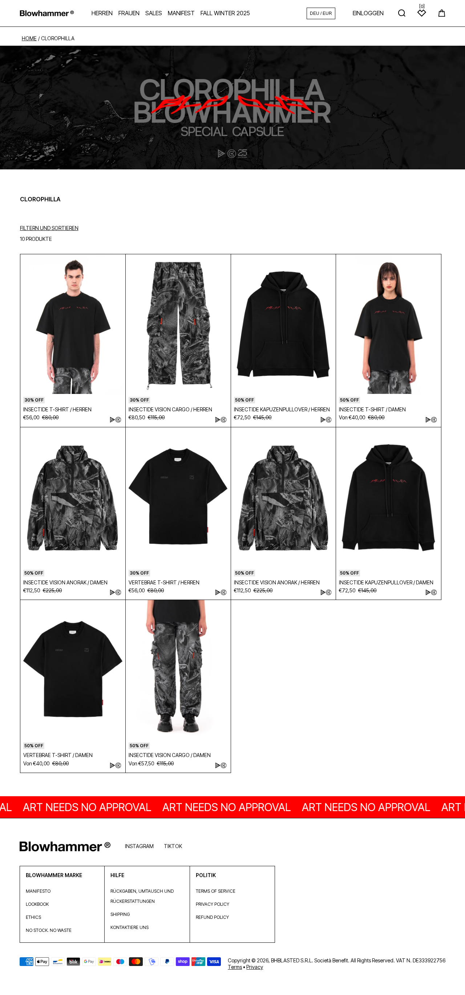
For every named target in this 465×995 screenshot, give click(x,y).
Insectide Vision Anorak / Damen (65, 582)
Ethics (33, 917)
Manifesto (38, 891)
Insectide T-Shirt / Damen (372, 409)
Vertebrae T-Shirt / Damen (58, 755)
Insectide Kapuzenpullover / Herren (282, 409)
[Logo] (47, 13)
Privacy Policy (212, 904)
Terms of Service (215, 891)
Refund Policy (212, 917)
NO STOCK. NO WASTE (49, 930)
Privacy (254, 967)
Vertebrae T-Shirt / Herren (164, 582)
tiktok (173, 846)
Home (29, 38)
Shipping (120, 914)
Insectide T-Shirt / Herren (57, 409)
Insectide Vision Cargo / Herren (170, 409)
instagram (139, 846)
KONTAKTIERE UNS (129, 927)
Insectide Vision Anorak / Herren (277, 582)
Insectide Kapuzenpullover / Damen (386, 582)
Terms (235, 967)
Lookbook (37, 904)
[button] (441, 13)
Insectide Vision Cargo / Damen (170, 755)
